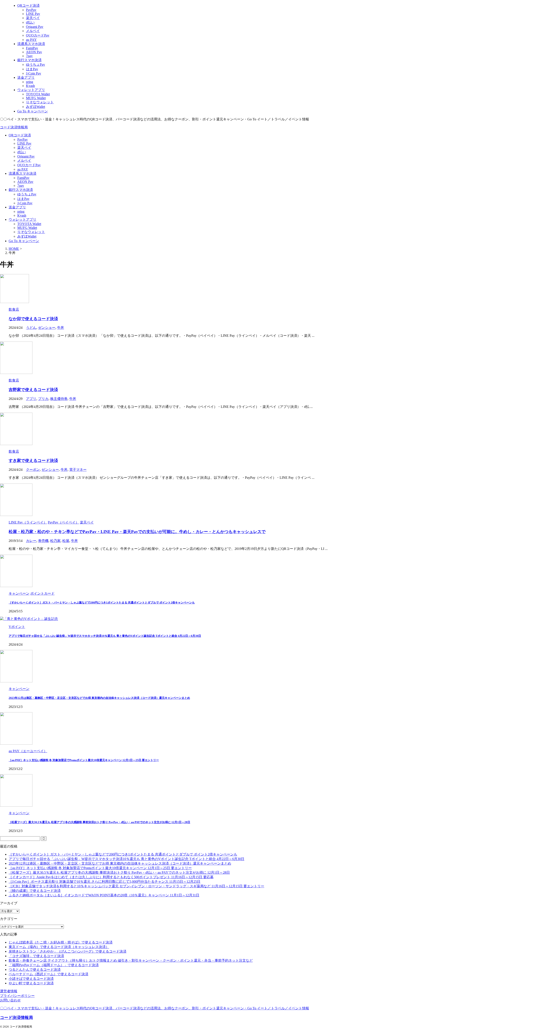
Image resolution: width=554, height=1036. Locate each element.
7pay (20, 185)
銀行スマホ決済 (21, 190)
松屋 (65, 541)
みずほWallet (26, 236)
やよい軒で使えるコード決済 (31, 983)
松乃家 (55, 541)
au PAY (22, 169)
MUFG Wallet (27, 228)
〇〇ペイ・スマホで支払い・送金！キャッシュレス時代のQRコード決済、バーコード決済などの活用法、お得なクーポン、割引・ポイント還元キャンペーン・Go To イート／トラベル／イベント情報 (154, 1008)
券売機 (43, 541)
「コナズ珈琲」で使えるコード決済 (36, 956)
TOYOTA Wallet (29, 224)
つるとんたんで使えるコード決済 (35, 969)
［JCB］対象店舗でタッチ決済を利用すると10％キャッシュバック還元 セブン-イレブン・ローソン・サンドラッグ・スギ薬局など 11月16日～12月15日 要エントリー (136, 886)
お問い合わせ (10, 1000)
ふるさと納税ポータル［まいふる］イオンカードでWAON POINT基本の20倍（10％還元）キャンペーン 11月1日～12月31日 (104, 895)
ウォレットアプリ (22, 219)
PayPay (22, 139)
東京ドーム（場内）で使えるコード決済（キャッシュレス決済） (59, 947)
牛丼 (60, 327)
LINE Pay (24, 143)
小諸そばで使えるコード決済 (31, 978)
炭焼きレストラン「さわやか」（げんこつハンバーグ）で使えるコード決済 (67, 951)
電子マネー (78, 469)
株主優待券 (59, 399)
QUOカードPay (29, 165)
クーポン (33, 469)
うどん (31, 327)
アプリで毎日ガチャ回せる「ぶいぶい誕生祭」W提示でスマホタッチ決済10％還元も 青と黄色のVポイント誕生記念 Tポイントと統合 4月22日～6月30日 (105, 635)
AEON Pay (25, 182)
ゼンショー (46, 327)
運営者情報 (8, 991)
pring (20, 211)
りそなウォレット (31, 232)
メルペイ (24, 160)
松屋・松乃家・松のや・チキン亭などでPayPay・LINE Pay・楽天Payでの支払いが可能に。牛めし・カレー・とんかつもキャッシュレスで (137, 531)
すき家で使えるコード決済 (33, 460)
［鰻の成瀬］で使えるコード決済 (35, 890)
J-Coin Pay (24, 203)
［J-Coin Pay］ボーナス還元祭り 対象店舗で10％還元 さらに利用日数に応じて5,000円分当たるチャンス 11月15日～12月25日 (104, 881)
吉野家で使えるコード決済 (33, 389)
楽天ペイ (24, 147)
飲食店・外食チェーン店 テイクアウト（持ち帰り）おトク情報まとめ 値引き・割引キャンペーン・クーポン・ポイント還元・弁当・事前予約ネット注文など (131, 960)
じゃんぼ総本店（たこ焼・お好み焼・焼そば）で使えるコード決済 (61, 942)
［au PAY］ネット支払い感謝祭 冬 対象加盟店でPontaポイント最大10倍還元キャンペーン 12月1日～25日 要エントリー (84, 760)
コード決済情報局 (14, 127)
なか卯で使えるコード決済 (33, 318)
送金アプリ (17, 207)
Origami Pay (26, 156)
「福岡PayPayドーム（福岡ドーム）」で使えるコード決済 (54, 965)
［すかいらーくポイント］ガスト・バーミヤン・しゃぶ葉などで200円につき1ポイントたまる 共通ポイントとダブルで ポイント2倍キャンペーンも (102, 602)
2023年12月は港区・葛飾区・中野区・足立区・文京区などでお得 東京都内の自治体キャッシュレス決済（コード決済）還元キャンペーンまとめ (99, 697)
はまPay (23, 199)
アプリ (31, 399)
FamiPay (23, 178)
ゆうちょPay (26, 194)
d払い (21, 152)
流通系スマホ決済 (22, 173)
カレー (31, 541)
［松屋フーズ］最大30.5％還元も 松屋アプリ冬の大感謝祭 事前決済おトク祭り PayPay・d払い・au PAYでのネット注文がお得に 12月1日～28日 (99, 822)
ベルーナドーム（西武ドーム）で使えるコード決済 (48, 974)
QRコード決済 (20, 135)
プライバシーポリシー (17, 996)
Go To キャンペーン (24, 241)
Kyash (21, 215)
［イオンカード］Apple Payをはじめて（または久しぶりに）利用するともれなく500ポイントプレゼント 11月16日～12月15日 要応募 (111, 877)
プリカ (43, 399)
